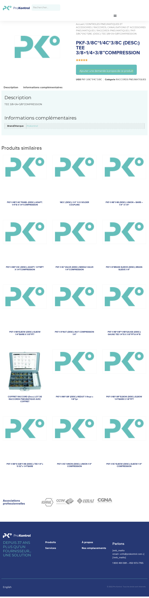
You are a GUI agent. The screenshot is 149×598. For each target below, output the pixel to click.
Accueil (80, 24)
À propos (87, 542)
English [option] (7, 587)
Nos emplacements (94, 548)
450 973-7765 (136, 563)
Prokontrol (32, 126)
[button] (115, 15)
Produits (50, 542)
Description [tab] (11, 87)
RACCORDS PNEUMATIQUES (113, 30)
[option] (8, 587)
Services (50, 548)
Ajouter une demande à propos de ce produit (106, 71)
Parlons (118, 544)
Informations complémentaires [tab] (42, 87)
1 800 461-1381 (119, 563)
